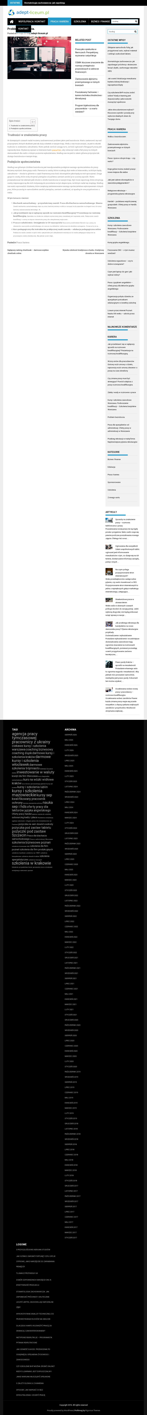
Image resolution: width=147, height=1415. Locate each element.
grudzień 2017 (71, 1186)
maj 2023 (69, 869)
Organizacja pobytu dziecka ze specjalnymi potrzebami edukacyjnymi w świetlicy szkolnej (122, 299)
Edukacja (111, 467)
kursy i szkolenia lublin (32, 787)
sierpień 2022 (71, 916)
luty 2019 (69, 1113)
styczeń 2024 (71, 828)
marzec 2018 (71, 1170)
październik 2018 (72, 1134)
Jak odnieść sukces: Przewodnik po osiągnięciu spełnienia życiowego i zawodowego (33, 1354)
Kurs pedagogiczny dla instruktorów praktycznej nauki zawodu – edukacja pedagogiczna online (57, 229)
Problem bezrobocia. (116, 417)
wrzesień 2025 (71, 755)
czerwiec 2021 (71, 989)
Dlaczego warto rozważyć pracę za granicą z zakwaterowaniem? (34, 1328)
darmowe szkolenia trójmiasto (27, 766)
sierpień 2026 (71, 735)
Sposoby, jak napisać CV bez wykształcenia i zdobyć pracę (30, 1392)
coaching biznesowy (39, 749)
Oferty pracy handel (22, 814)
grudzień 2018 (71, 1123)
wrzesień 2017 (71, 1201)
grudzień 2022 (71, 895)
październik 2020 (72, 1025)
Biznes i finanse (100, 21)
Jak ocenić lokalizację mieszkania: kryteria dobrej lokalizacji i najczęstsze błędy (122, 81)
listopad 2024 (71, 786)
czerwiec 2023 (71, 864)
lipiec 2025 (69, 761)
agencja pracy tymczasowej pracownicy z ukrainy (31, 737)
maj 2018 (69, 1160)
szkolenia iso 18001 (33, 853)
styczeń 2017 (71, 1238)
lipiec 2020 (69, 1041)
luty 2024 (69, 823)
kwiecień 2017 (71, 1227)
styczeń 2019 (71, 1118)
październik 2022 (72, 906)
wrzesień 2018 (71, 1139)
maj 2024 (69, 807)
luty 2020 (69, 1061)
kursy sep (44, 795)
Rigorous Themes (92, 1410)
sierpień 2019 (71, 1082)
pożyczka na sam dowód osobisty (36, 824)
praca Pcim (56, 150)
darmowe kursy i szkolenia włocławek (31, 761)
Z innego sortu (114, 497)
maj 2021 (69, 994)
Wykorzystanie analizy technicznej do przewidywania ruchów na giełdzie (35, 1316)
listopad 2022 (71, 901)
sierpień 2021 (71, 978)
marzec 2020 (71, 1056)
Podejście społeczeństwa (21, 128)
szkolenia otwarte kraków (30, 856)
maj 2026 (69, 740)
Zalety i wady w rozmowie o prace (122, 392)
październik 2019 (72, 1072)
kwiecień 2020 (71, 1051)
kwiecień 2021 (71, 999)
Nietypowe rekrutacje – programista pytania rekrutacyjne (34, 1340)
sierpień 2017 (71, 1206)
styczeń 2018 (71, 1181)
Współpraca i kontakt (31, 21)
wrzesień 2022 (71, 911)
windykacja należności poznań (22, 870)
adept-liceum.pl (39, 33)
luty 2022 (69, 947)
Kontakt (23, 28)
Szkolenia (80, 21)
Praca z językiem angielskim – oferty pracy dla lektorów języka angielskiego (121, 285)
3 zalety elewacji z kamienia (30, 1383)
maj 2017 (69, 1222)
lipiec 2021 (69, 984)
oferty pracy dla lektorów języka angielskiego (31, 808)
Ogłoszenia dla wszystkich (126, 546)
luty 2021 (69, 1009)
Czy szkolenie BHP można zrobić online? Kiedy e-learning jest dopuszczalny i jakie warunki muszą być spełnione (35, 1371)
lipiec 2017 (69, 1212)
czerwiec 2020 (71, 1046)
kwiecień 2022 (71, 937)
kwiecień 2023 (71, 875)
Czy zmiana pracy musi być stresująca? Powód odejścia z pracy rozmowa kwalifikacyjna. (120, 381)
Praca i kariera (60, 21)
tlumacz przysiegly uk (27, 1273)
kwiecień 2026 (71, 745)
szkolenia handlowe (19, 853)
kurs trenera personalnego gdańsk (34, 784)
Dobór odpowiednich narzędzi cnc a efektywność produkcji (33, 1282)
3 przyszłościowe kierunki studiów (33, 1250)
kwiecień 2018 (71, 1165)
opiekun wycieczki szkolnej (41, 814)
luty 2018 (69, 1175)
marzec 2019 (71, 1108)
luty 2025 (69, 776)
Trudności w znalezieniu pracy (23, 126)
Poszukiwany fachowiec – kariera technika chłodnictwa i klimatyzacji (88, 95)
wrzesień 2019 (71, 1077)
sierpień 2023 (71, 854)
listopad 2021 (71, 963)
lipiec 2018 (69, 1149)
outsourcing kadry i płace (24, 817)
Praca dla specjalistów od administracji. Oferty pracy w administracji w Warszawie (119, 428)
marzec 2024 (71, 818)
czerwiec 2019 (71, 1092)
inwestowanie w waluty (35, 772)
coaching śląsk (22, 753)
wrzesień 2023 (71, 849)
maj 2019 (69, 1098)
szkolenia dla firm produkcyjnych (36, 849)
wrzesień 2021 (71, 973)
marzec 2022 (71, 942)
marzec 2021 (71, 1004)
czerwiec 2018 (71, 1155)
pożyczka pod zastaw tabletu (31, 827)
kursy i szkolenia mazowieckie (27, 792)
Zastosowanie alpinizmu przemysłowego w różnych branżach (87, 82)
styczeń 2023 (71, 890)
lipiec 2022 (69, 921)
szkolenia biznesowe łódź (21, 846)
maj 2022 (69, 932)
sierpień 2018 (71, 1144)
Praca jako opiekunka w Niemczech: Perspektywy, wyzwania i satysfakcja (86, 52)
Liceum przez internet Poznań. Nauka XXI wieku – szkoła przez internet (121, 313)
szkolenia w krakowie (31, 863)
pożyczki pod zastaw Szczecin (29, 833)
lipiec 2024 (69, 802)
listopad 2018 (71, 1129)
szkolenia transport (35, 860)
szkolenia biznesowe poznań (31, 842)
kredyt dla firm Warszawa (25, 776)
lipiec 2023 (69, 859)
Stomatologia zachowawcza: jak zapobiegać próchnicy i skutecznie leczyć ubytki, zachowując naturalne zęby (34, 1299)
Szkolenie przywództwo (20, 867)
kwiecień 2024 (71, 812)
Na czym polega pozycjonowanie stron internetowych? (124, 572)
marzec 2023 (71, 880)
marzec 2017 (71, 1232)
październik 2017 (72, 1196)
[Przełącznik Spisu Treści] (31, 121)
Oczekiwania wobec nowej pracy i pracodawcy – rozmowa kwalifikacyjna (122, 692)
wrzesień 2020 (71, 1030)
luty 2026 (69, 750)
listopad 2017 (71, 1191)
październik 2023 (72, 844)
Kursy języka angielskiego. (119, 242)
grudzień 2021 (71, 958)
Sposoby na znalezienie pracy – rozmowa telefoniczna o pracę (120, 522)
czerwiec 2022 (71, 926)
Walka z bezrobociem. (117, 137)
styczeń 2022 (71, 952)
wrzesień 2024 (71, 797)
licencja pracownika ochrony (32, 803)
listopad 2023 (71, 838)
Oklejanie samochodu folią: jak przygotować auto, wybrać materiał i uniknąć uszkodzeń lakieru (122, 50)
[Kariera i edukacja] (11, 21)
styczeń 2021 (71, 1015)
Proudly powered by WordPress (60, 1410)
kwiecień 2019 (71, 1103)
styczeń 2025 (71, 781)
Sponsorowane (114, 482)
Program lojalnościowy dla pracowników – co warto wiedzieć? (87, 108)
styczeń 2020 (71, 1066)
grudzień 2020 (71, 1020)
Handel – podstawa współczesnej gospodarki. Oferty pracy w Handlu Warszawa (122, 204)
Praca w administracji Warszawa (41, 839)
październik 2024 (72, 792)
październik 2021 (72, 968)
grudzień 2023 (71, 833)
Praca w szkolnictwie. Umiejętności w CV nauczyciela (37, 223)
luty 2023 (69, 885)
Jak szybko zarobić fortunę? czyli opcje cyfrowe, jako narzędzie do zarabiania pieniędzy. (35, 1261)
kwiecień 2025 (71, 771)
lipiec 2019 (69, 1087)
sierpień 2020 (71, 1035)
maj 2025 (69, 766)
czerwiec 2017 (71, 1217)
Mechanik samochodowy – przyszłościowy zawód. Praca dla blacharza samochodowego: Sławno (57, 203)
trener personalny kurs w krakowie (40, 867)
